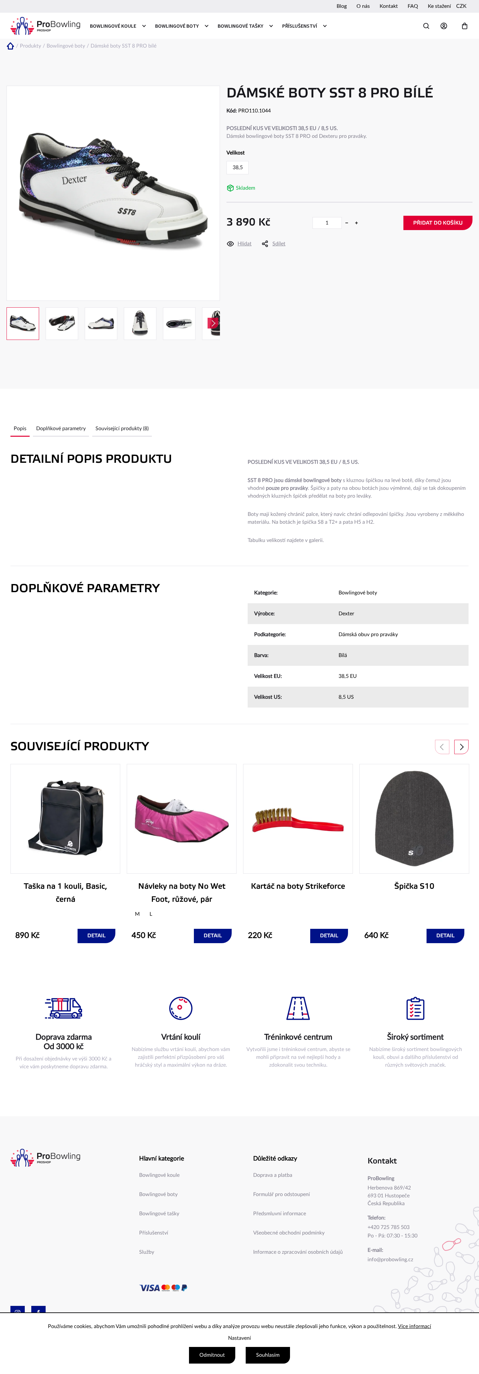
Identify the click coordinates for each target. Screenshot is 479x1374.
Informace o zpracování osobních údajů (298, 1252)
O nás (363, 6)
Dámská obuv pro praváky (368, 634)
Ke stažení (439, 6)
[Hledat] (426, 26)
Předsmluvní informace (279, 1213)
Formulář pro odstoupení (281, 1194)
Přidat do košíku (438, 223)
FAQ (413, 6)
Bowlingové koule (159, 1175)
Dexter (346, 613)
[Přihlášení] (445, 26)
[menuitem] (118, 25)
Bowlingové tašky (159, 1213)
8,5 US (346, 697)
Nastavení (239, 1338)
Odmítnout (212, 1355)
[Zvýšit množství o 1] (356, 223)
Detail (96, 935)
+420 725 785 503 (389, 1227)
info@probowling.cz (390, 1259)
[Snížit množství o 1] (347, 223)
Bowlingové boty (358, 592)
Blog (342, 6)
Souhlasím (268, 1355)
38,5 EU (348, 676)
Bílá (343, 655)
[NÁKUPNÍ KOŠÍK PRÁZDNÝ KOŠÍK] (465, 26)
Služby (146, 1252)
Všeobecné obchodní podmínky (289, 1232)
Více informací (414, 1326)
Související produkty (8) (122, 428)
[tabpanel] (65, 853)
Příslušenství (153, 1232)
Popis (20, 428)
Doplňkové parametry (61, 428)
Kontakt (389, 6)
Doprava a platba (272, 1175)
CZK (461, 6)
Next (461, 747)
